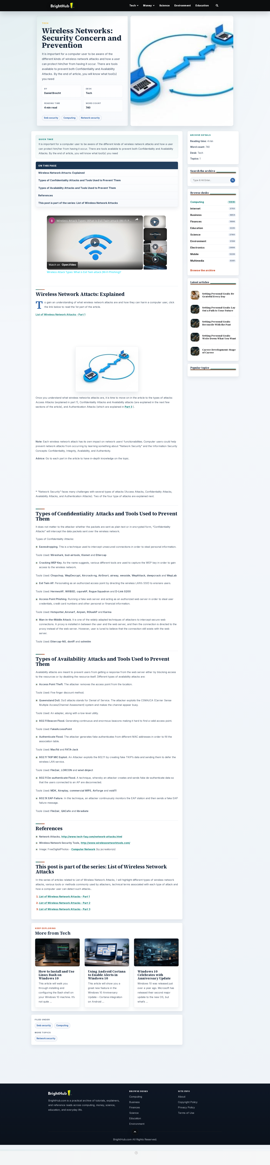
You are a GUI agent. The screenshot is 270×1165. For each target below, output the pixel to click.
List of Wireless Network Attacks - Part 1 (64, 896)
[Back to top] (135, 1131)
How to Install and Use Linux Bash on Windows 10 (56, 975)
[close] (136, 1152)
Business (212, 214)
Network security (90, 118)
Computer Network (83, 849)
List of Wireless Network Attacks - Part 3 (64, 909)
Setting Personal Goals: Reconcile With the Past (216, 323)
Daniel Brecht (52, 93)
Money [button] (147, 5)
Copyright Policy (188, 1102)
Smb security (51, 118)
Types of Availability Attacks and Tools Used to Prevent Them (77, 187)
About (181, 1096)
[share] (137, 219)
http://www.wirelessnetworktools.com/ (105, 842)
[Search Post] (232, 180)
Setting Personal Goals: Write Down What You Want (219, 337)
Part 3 (128, 406)
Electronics (212, 247)
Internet (212, 208)
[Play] (155, 247)
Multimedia (212, 260)
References (45, 195)
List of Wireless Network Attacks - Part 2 (64, 902)
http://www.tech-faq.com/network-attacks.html (91, 836)
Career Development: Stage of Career (219, 351)
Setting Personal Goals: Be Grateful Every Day (218, 295)
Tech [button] (132, 5)
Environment (182, 5)
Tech (45, 23)
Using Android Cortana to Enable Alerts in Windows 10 (106, 975)
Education (202, 5)
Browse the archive (202, 270)
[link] (52, 220)
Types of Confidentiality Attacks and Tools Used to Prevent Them (79, 180)
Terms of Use (186, 1112)
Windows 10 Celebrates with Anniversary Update (154, 975)
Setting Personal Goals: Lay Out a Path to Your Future (218, 309)
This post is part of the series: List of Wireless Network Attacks (78, 202)
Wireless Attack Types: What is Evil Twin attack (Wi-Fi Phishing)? (94, 221)
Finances (212, 221)
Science (164, 5)
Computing (69, 118)
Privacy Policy (186, 1107)
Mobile (212, 254)
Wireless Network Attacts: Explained (61, 172)
